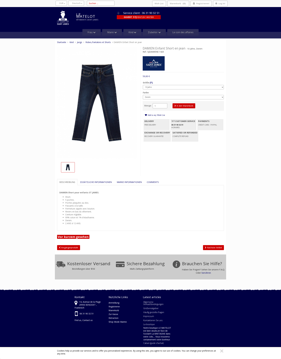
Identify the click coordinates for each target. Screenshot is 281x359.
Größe (148, 82)
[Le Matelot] (64, 18)
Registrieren (114, 306)
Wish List (159, 3)
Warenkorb (177, 3)
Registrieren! (202, 3)
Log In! (222, 3)
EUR (61, 3)
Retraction (113, 318)
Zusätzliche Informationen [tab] (96, 182)
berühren (206, 272)
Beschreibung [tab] (67, 182)
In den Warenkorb (184, 105)
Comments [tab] (153, 182)
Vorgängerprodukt (69, 247)
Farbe (146, 92)
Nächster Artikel (214, 247)
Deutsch (76, 3)
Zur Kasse (113, 314)
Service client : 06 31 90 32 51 (141, 13)
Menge (147, 105)
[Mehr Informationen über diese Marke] (154, 63)
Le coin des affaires (182, 32)
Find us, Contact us (83, 320)
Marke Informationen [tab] (129, 182)
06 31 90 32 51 (87, 313)
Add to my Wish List (156, 115)
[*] (151, 82)
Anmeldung (114, 302)
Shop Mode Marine (118, 321)
